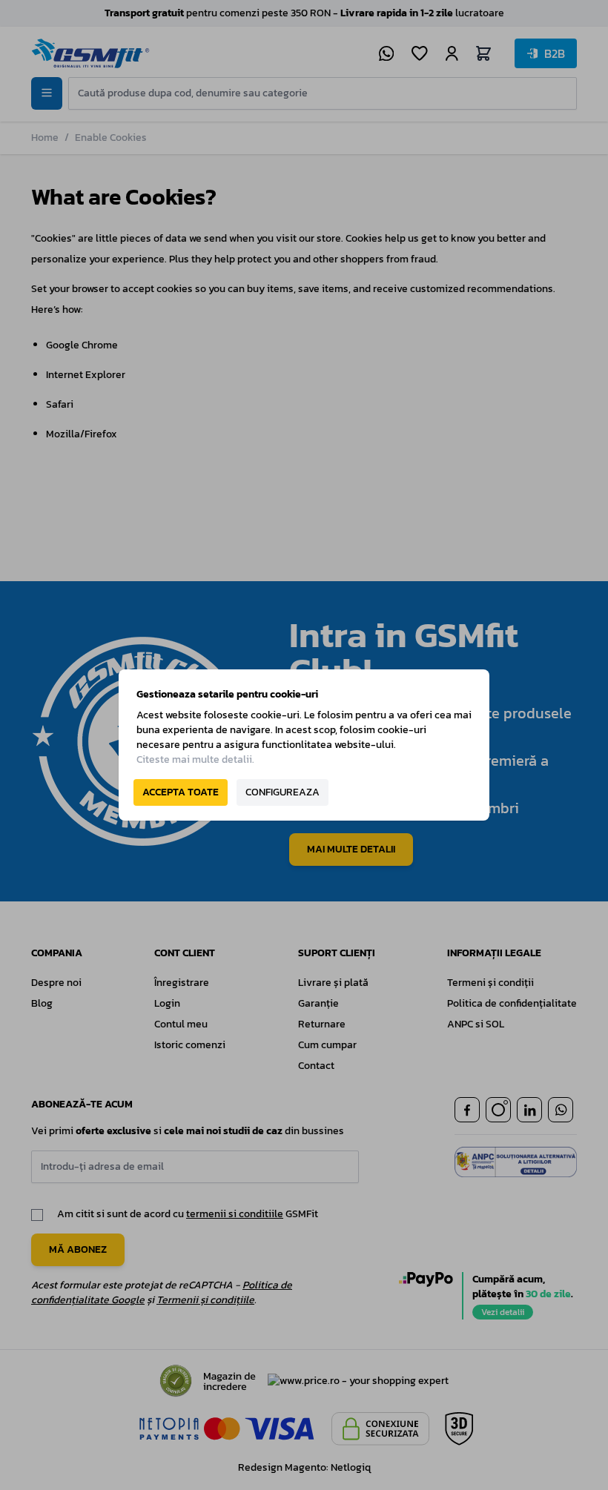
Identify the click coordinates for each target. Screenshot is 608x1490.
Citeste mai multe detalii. (195, 759)
